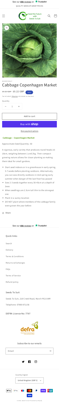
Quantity (5, 101)
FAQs (8, 269)
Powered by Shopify (36, 400)
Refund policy (12, 282)
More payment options (29, 131)
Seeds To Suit (26, 400)
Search (9, 243)
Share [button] (8, 212)
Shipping (15, 96)
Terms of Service (13, 275)
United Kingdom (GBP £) (28, 380)
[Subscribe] (50, 351)
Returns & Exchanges (15, 262)
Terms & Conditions (15, 256)
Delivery (9, 250)
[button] (3, 16)
